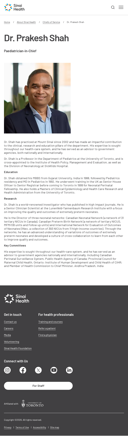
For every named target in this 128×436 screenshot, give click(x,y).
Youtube (53, 370)
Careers (8, 328)
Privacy (7, 427)
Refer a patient (47, 328)
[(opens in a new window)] (32, 404)
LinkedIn (69, 370)
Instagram (7, 370)
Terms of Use (22, 427)
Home (7, 22)
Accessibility (39, 427)
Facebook (23, 370)
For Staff (38, 385)
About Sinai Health (26, 22)
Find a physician (47, 334)
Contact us (10, 321)
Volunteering (11, 341)
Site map (54, 427)
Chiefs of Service (51, 22)
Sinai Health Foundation (18, 348)
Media (7, 334)
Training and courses (50, 321)
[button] (113, 7)
